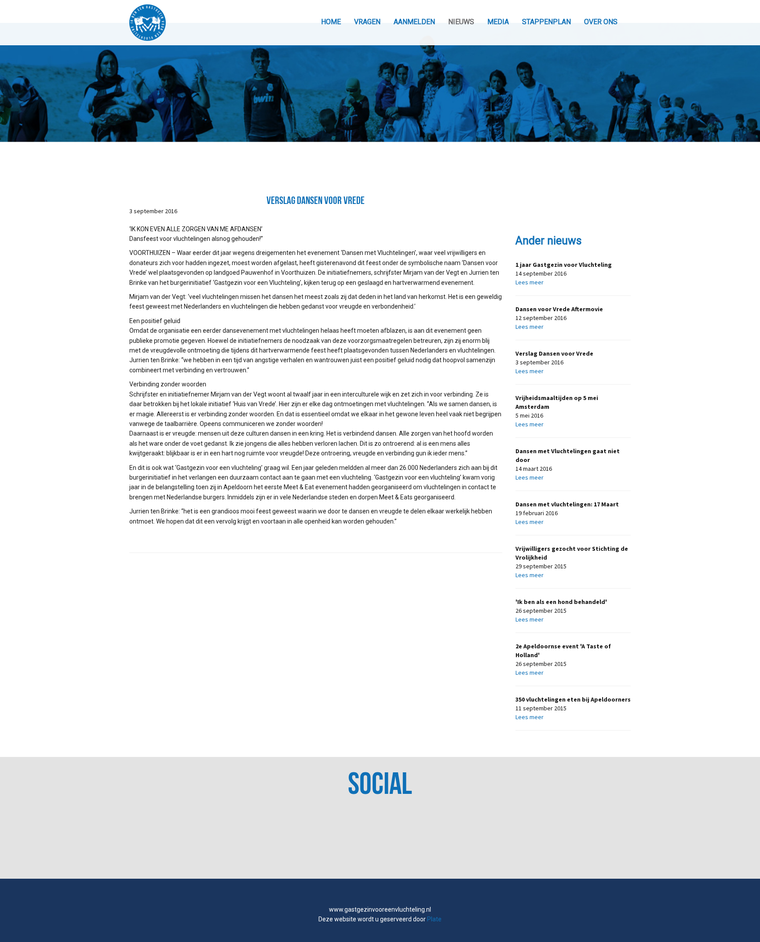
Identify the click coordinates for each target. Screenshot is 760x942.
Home (331, 22)
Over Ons (601, 22)
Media (498, 22)
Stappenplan (546, 22)
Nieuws (461, 22)
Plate (434, 919)
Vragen (367, 22)
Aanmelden (414, 22)
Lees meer (529, 282)
